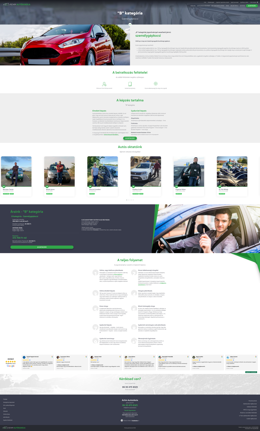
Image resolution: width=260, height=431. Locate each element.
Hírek (205, 2)
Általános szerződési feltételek (248, 412)
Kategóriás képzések (203, 5)
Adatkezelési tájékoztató (250, 404)
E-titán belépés (253, 2)
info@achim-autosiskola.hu (130, 407)
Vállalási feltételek (252, 406)
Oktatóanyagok (211, 2)
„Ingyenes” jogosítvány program (222, 2)
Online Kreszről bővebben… (111, 134)
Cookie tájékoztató (252, 418)
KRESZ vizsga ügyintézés (250, 409)
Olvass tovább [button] (26, 368)
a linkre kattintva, (117, 274)
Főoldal (193, 5)
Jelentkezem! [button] (130, 138)
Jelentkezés (6, 417)
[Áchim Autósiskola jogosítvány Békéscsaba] (16, 4)
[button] (127, 200)
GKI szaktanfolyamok (217, 5)
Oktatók (242, 5)
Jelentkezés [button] (252, 6)
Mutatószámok (253, 401)
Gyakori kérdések (7, 420)
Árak (227, 5)
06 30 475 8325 (130, 387)
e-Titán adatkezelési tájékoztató (248, 415)
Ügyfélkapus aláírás (244, 2)
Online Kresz (234, 5)
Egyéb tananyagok (235, 2)
